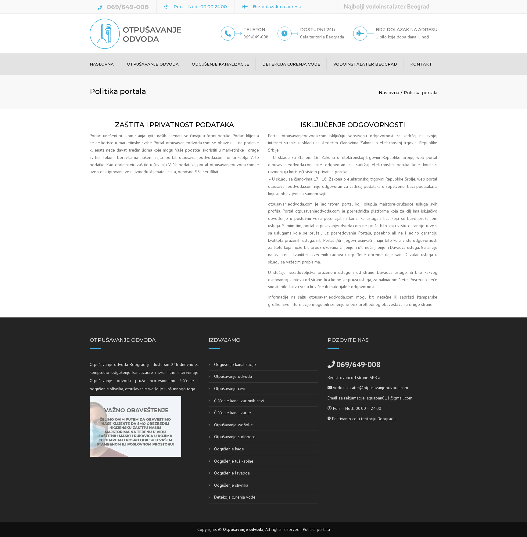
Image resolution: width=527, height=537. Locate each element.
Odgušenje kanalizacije (220, 64)
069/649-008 (128, 7)
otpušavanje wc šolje (144, 389)
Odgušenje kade (229, 449)
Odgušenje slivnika (231, 485)
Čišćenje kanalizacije (232, 412)
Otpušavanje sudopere (235, 436)
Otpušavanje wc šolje (233, 425)
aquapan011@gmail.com (389, 398)
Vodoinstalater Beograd (365, 64)
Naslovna (102, 64)
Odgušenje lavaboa (232, 473)
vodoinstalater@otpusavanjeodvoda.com (370, 387)
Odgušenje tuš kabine (233, 461)
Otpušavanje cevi (229, 388)
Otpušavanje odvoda (153, 64)
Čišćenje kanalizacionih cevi (239, 400)
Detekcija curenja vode (291, 64)
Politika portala (316, 529)
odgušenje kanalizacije (132, 372)
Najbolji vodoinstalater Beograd (386, 6)
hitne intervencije (183, 372)
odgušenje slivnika (106, 389)
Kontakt (421, 64)
